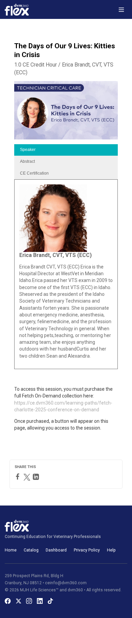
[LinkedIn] (37, 477)
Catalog (31, 550)
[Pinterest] (43, 477)
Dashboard (56, 550)
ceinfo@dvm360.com (66, 583)
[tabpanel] (66, 274)
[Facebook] (18, 476)
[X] (19, 601)
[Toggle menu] (121, 10)
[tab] (66, 150)
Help (111, 550)
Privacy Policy (87, 550)
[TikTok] (50, 601)
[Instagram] (29, 601)
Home (11, 550)
